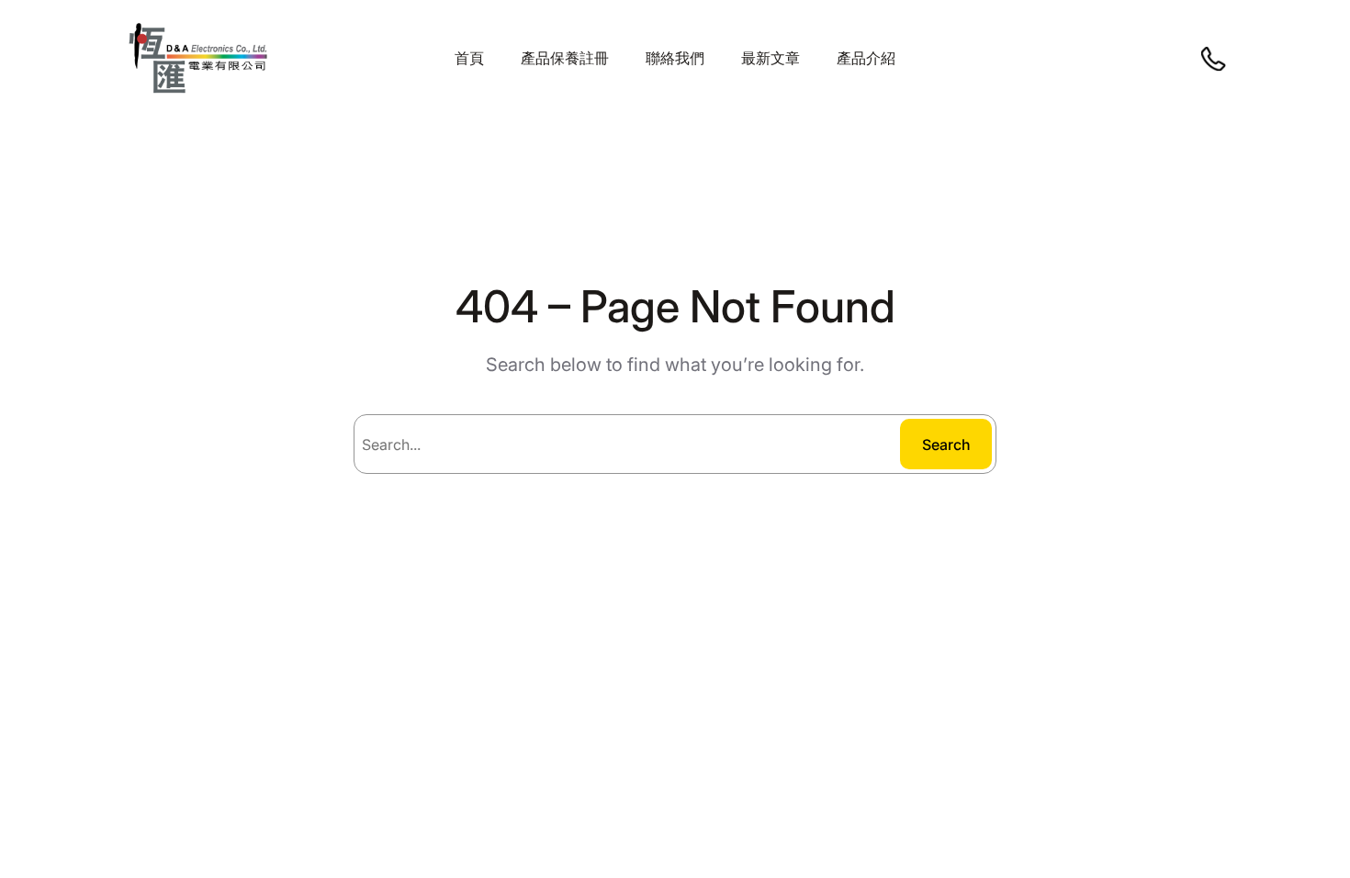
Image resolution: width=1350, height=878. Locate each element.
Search (946, 444)
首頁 (469, 58)
